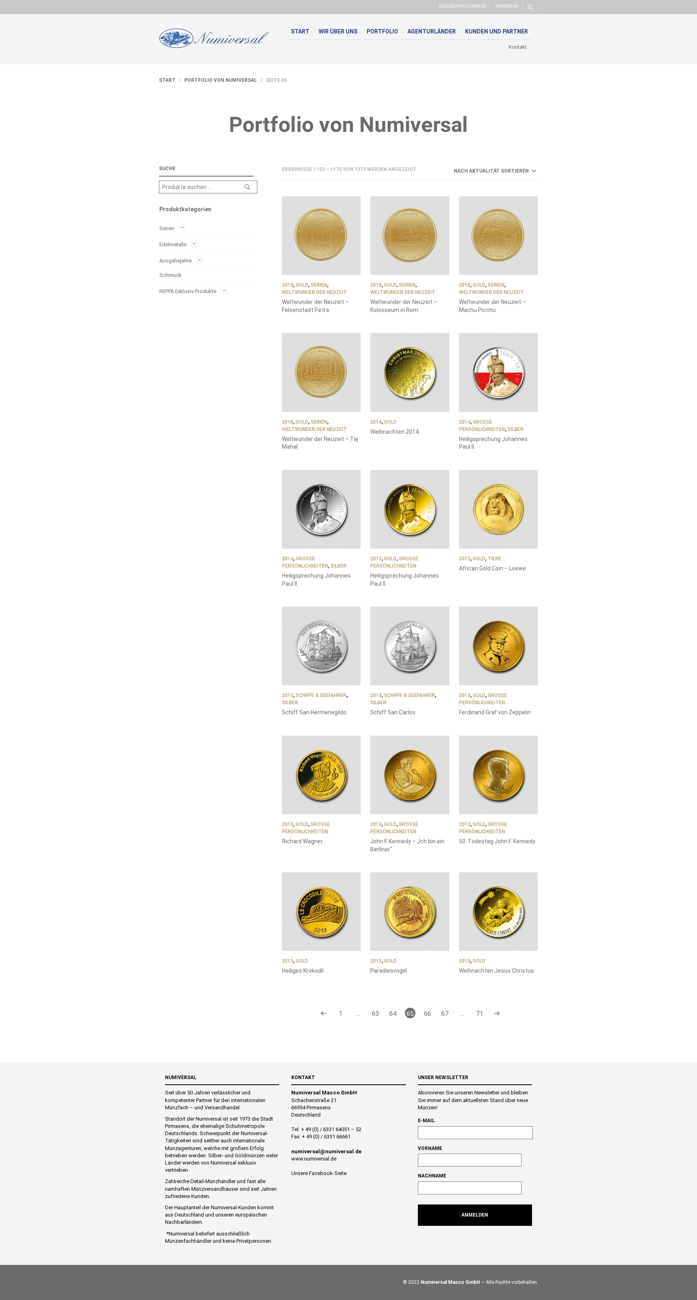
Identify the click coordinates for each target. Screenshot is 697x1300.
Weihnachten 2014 (394, 431)
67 (445, 1013)
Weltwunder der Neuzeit (314, 292)
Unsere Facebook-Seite (318, 1173)
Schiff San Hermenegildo (314, 712)
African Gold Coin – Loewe (492, 568)
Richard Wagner (302, 841)
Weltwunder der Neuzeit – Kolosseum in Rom (403, 306)
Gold (302, 285)
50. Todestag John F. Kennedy (497, 841)
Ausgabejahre (175, 261)
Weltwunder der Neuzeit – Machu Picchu (492, 306)
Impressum (506, 6)
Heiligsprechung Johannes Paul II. (493, 443)
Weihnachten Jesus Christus (496, 970)
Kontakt (518, 47)
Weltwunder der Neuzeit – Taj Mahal (320, 443)
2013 (376, 559)
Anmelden (474, 1215)
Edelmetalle (172, 244)
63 (375, 1013)
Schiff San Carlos (392, 712)
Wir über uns (338, 31)
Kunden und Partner (496, 31)
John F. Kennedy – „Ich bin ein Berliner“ (407, 845)
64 (392, 1013)
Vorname (430, 1148)
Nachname (432, 1176)
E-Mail (426, 1120)
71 (479, 1013)
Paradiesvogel (388, 970)
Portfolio (382, 31)
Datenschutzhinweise (462, 6)
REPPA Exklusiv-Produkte (187, 291)
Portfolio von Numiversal (220, 80)
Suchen (247, 187)
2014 (376, 422)
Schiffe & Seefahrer (321, 695)
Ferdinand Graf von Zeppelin (495, 712)
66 (427, 1013)
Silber (515, 429)
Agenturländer (431, 31)
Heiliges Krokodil (302, 970)
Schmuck (170, 275)
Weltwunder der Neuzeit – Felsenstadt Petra (315, 306)
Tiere (494, 559)
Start (300, 31)
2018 (287, 285)
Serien (166, 228)
